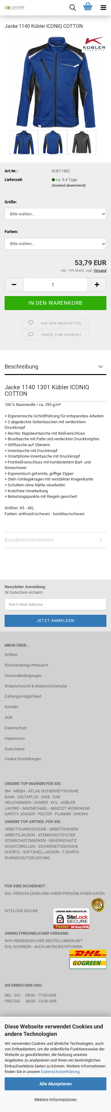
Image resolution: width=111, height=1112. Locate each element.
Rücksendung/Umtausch (26, 665)
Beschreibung (21, 366)
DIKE (45, 797)
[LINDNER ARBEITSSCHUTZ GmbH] (12, 7)
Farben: (11, 231)
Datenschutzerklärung (60, 1071)
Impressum (15, 738)
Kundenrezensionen (29, 540)
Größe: (11, 202)
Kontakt (11, 707)
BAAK (9, 797)
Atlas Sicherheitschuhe (53, 791)
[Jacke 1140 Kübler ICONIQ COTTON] (55, 81)
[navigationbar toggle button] (103, 7)
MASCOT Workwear (70, 808)
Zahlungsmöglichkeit (23, 696)
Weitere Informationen (55, 1099)
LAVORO (12, 808)
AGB (8, 717)
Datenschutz (16, 728)
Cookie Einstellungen (23, 758)
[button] (14, 284)
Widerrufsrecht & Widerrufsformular (36, 686)
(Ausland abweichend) (69, 185)
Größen (11, 654)
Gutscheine (15, 749)
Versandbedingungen (23, 675)
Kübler (68, 802)
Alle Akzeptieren (55, 1083)
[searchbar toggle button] (72, 7)
